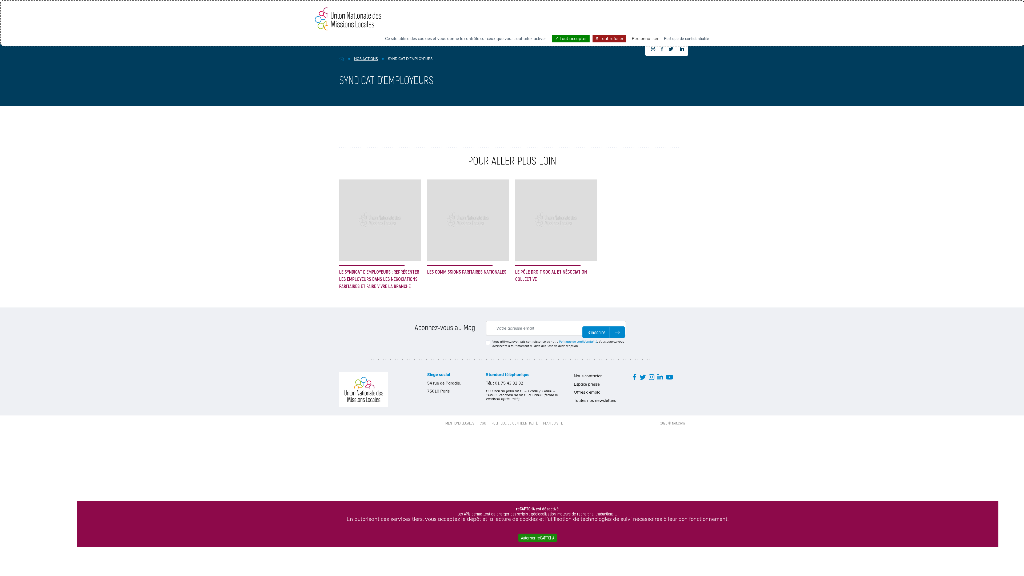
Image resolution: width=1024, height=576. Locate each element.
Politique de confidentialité (578, 341)
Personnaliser (645, 38)
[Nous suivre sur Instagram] (651, 377)
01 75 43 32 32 (509, 383)
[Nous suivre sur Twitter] (642, 377)
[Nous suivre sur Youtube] (669, 377)
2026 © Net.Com (673, 423)
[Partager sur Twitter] (671, 49)
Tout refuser (611, 38)
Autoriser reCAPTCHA (537, 537)
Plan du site (553, 423)
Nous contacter (588, 375)
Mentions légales (459, 423)
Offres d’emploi (588, 392)
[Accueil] (341, 58)
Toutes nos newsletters (595, 400)
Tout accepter (572, 38)
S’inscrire (596, 332)
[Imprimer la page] (651, 49)
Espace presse (587, 384)
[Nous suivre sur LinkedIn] (660, 377)
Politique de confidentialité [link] (686, 38)
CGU (483, 423)
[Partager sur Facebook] (662, 49)
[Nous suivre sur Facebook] (635, 377)
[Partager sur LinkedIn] (682, 49)
